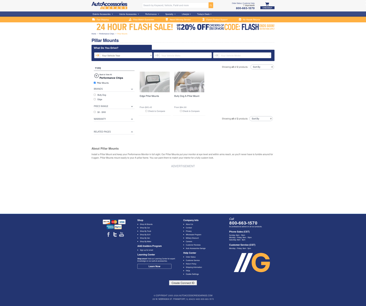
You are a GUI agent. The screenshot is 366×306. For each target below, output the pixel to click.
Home (94, 34)
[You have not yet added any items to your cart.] (267, 4)
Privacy (189, 231)
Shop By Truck (145, 231)
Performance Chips (106, 34)
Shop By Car (145, 227)
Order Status (237, 3)
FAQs (188, 270)
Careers (189, 241)
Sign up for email (146, 250)
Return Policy (191, 263)
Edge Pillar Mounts (149, 96)
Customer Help (249, 3)
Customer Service (193, 260)
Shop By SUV (145, 234)
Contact (189, 227)
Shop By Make (145, 241)
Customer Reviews (193, 245)
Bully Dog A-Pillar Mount (186, 96)
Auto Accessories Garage (196, 248)
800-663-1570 (243, 223)
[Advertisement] (135, 190)
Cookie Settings (192, 274)
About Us (189, 224)
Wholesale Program (193, 234)
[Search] (211, 5)
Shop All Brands (146, 224)
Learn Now (154, 266)
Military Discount (192, 238)
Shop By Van (145, 238)
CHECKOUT (267, 7)
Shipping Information (194, 267)
